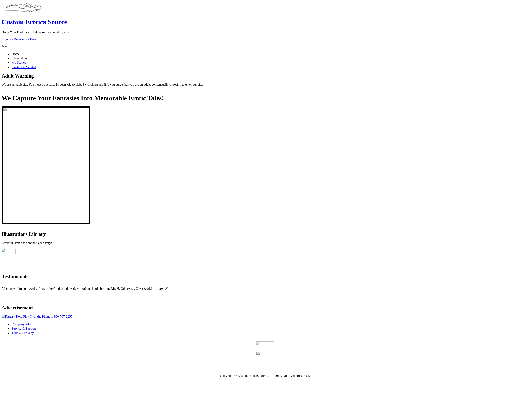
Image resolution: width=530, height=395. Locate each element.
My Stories (19, 62)
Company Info (21, 324)
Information (19, 58)
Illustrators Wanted (24, 67)
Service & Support (24, 328)
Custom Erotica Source (34, 22)
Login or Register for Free (19, 39)
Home (16, 54)
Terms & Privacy (23, 333)
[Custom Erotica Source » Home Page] (22, 12)
